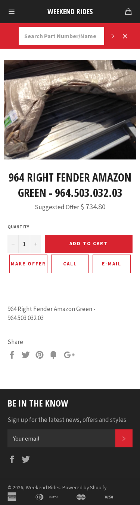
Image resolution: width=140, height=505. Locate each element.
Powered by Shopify (84, 487)
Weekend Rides (70, 11)
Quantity (18, 226)
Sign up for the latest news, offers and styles (66, 420)
